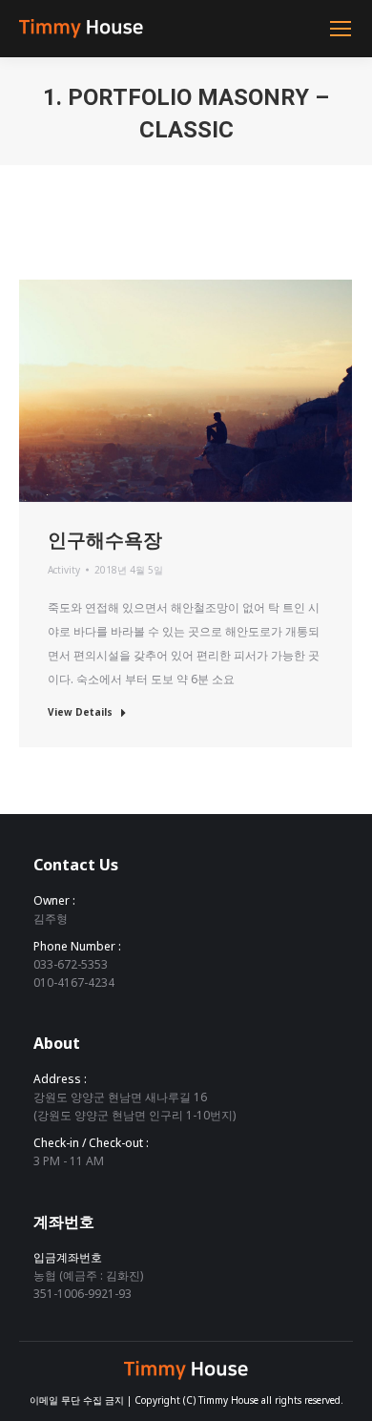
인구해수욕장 (105, 540)
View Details (80, 712)
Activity (64, 569)
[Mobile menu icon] (340, 28)
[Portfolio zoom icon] (160, 390)
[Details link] (212, 390)
